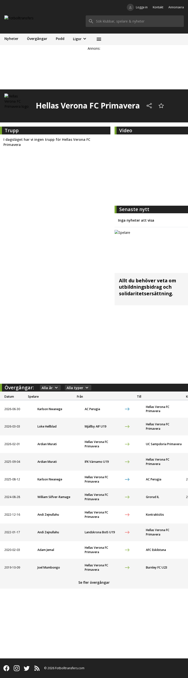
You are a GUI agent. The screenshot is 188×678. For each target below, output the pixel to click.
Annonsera (176, 7)
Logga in (142, 7)
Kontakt (158, 7)
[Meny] (99, 39)
